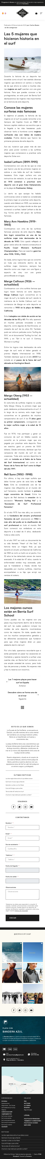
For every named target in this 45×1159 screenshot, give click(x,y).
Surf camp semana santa (8, 1120)
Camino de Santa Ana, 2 (15, 1059)
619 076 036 (35, 1055)
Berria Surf (36, 95)
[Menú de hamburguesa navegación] (41, 13)
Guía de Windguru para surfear (14, 788)
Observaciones (11, 887)
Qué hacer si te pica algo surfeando (15, 781)
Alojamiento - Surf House (8, 1105)
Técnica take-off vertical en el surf (15, 791)
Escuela (4, 1101)
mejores (16, 632)
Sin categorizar (12, 27)
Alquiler (4, 1126)
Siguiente (22, 695)
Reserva (27, 1107)
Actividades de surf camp (8, 1107)
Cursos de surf (7, 1112)
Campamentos (7, 1114)
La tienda (27, 1105)
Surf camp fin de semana (8, 1122)
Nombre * (10, 823)
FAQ (25, 1101)
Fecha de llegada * (13, 866)
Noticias (27, 1103)
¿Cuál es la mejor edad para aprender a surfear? (18, 795)
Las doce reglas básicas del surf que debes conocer (19, 778)
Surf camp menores (7, 1116)
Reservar (4, 1110)
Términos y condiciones (32, 1121)
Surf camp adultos (6, 1118)
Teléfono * (10, 855)
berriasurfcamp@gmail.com (15, 1055)
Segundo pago (28, 1110)
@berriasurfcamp (22, 934)
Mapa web (27, 1125)
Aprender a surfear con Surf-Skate (15, 785)
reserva (14, 669)
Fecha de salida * (12, 876)
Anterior (22, 682)
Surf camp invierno (7, 1124)
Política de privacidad (21, 910)
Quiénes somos (5, 1103)
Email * (9, 834)
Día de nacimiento (12, 844)
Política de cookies (31, 1123)
